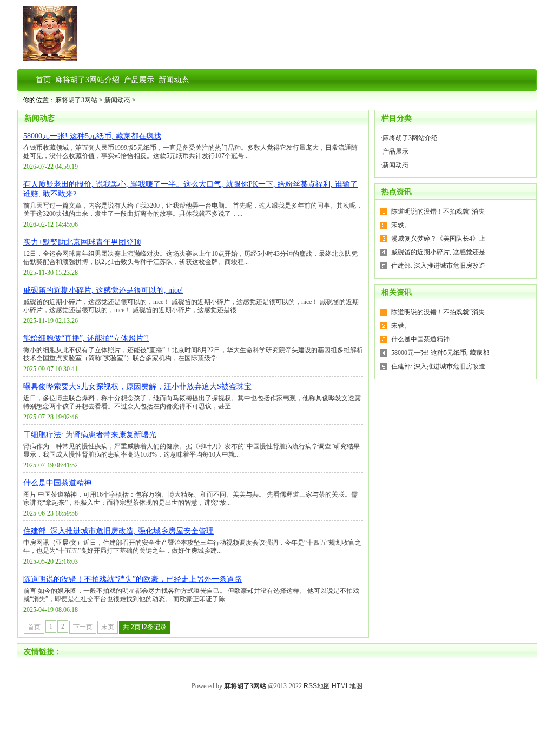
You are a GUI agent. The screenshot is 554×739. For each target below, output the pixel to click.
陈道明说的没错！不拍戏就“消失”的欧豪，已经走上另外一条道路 (132, 579)
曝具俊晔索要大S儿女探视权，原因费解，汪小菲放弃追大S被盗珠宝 (137, 386)
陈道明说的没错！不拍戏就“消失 (438, 211)
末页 (107, 627)
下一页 (83, 627)
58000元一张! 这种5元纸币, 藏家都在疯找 (92, 136)
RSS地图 (317, 686)
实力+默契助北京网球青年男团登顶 (82, 242)
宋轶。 (401, 225)
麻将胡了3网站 (76, 100)
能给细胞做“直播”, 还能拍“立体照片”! (86, 338)
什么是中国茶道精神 (57, 483)
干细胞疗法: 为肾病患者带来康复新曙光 (89, 435)
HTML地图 (347, 686)
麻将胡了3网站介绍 (410, 138)
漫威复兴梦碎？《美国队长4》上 (438, 238)
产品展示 (395, 151)
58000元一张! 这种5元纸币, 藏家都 (440, 353)
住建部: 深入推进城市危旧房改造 (438, 265)
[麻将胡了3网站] (50, 58)
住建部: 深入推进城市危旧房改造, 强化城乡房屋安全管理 (118, 531)
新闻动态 (117, 100)
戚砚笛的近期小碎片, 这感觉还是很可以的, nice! (103, 290)
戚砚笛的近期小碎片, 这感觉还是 (438, 252)
